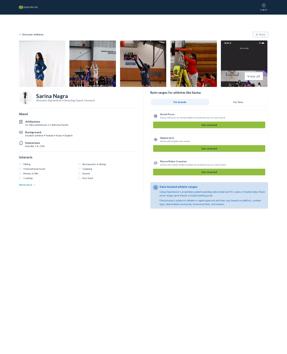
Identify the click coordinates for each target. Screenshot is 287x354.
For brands (180, 102)
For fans (238, 102)
